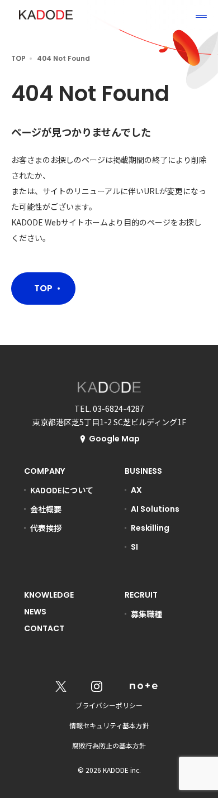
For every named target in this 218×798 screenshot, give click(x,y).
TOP (18, 58)
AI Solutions (155, 509)
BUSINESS (143, 471)
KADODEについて (61, 490)
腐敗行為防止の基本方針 (109, 745)
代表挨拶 (45, 527)
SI (134, 546)
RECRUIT (141, 594)
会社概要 (45, 509)
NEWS (35, 611)
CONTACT (44, 628)
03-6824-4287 (118, 408)
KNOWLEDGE (49, 594)
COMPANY (44, 471)
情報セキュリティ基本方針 (109, 725)
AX (136, 490)
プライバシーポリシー (109, 705)
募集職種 (146, 613)
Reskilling (150, 527)
